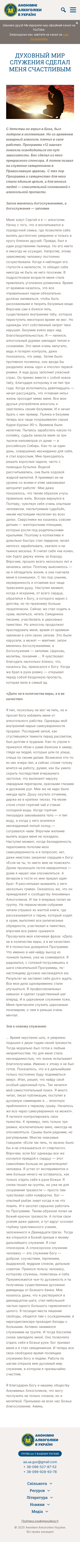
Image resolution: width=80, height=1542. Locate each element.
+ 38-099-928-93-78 (40, 1472)
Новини (37, 1504)
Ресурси (37, 1490)
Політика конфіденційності (40, 1521)
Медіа (37, 1511)
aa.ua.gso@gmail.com (40, 1462)
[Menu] (73, 9)
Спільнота (37, 1483)
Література (37, 1497)
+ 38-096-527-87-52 (40, 1467)
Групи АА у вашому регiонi (40, 1453)
